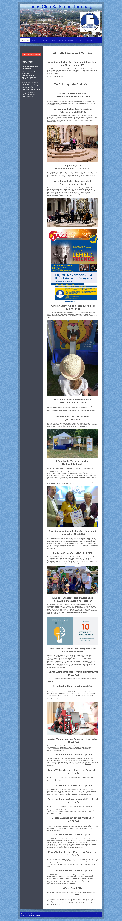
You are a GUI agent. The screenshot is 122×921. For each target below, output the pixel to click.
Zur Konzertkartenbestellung (32, 54)
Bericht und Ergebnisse (54, 698)
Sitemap (33, 914)
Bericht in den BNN (66, 661)
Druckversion (26, 914)
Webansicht (98, 914)
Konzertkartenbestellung (56, 76)
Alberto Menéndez (63, 828)
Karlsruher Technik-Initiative (62, 606)
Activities (93, 315)
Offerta (77, 894)
